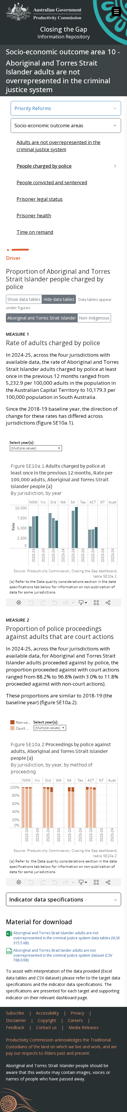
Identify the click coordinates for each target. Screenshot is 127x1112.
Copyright (47, 1020)
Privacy (77, 1013)
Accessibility (47, 1013)
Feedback (15, 1027)
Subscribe (15, 1013)
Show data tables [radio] (23, 299)
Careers (75, 1020)
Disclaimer (16, 1020)
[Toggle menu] (116, 11)
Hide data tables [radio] (58, 299)
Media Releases (84, 1027)
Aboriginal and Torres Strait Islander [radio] (41, 318)
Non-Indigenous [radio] (94, 318)
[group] (63, 303)
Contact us (46, 1027)
